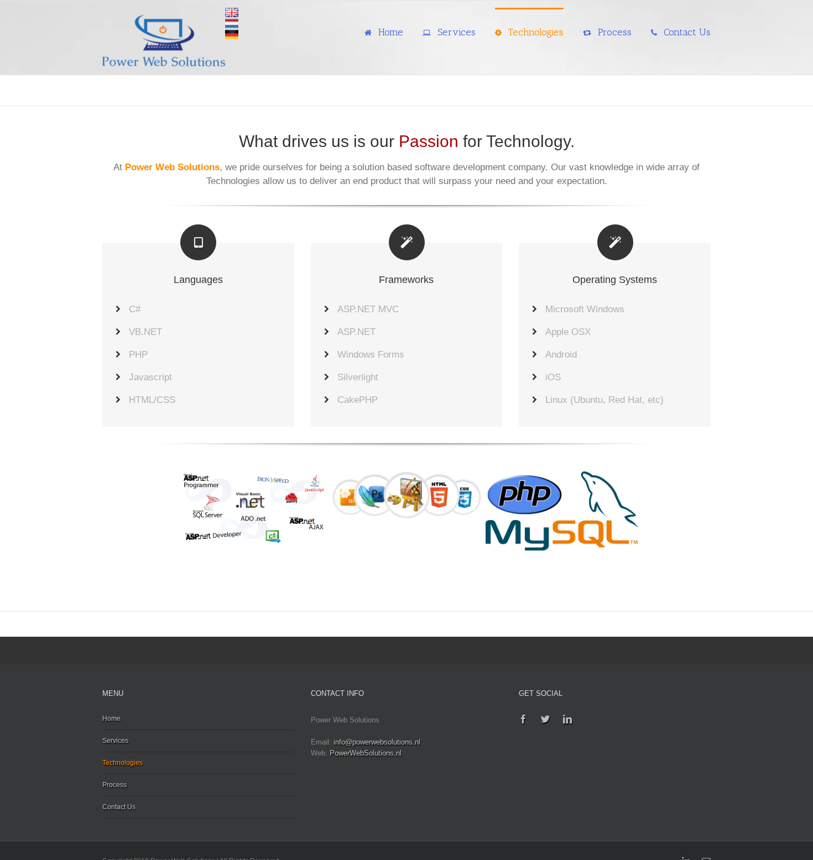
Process (114, 785)
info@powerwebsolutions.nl (376, 742)
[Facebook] (523, 719)
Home (111, 718)
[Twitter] (545, 719)
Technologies (122, 763)
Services (115, 740)
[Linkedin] (567, 719)
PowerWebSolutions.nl (366, 753)
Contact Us (119, 807)
